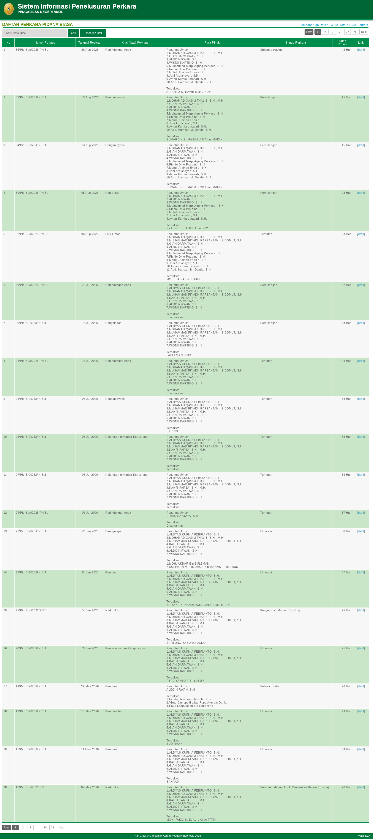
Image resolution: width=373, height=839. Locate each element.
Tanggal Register (89, 42)
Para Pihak (212, 42)
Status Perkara (295, 42)
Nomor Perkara (45, 42)
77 (347, 31)
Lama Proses (343, 42)
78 (355, 31)
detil (361, 49)
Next (364, 31)
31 (52, 827)
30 (45, 827)
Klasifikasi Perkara (135, 42)
